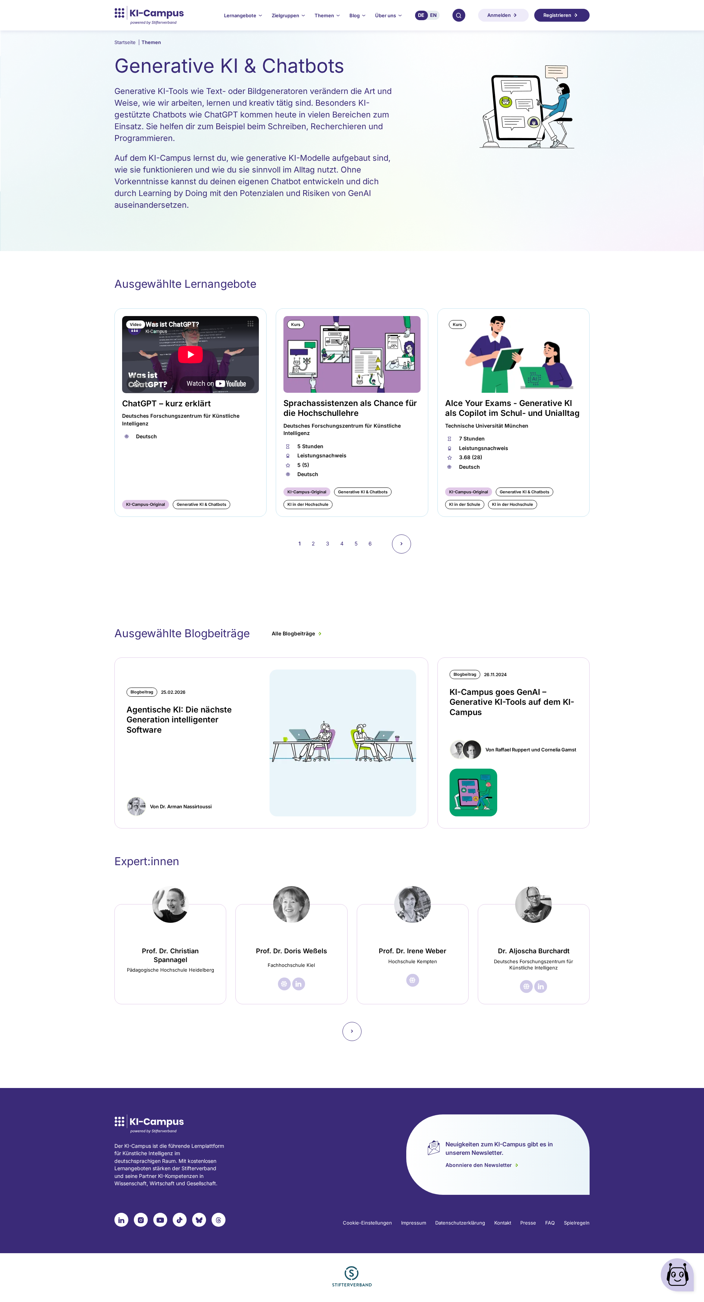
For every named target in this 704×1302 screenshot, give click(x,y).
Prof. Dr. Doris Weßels (291, 951)
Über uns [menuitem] (385, 15)
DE (421, 15)
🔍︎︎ (458, 15)
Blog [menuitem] (354, 15)
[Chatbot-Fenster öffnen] (679, 1276)
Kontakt (502, 1223)
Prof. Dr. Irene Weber (412, 951)
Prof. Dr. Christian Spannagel (170, 955)
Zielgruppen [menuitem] (285, 15)
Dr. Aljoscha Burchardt (533, 951)
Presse (528, 1223)
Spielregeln (577, 1223)
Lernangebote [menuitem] (240, 15)
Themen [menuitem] (324, 15)
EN (433, 15)
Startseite (127, 42)
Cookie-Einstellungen (367, 1223)
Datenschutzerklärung (460, 1223)
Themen (151, 42)
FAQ (550, 1223)
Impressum (413, 1223)
